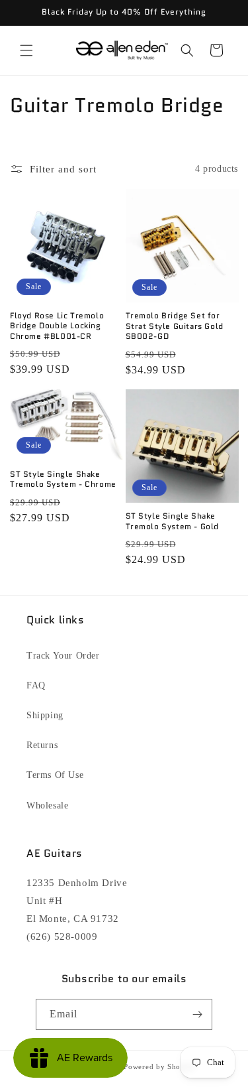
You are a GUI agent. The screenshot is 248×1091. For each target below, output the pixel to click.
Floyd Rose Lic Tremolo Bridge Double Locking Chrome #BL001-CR (57, 326)
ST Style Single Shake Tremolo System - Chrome (63, 479)
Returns (42, 745)
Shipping (44, 715)
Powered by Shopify (159, 1066)
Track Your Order (63, 656)
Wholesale (47, 805)
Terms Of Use (54, 775)
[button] (26, 50)
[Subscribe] (197, 1014)
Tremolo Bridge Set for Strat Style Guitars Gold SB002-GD (175, 326)
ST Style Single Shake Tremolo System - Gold (173, 521)
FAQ (36, 685)
